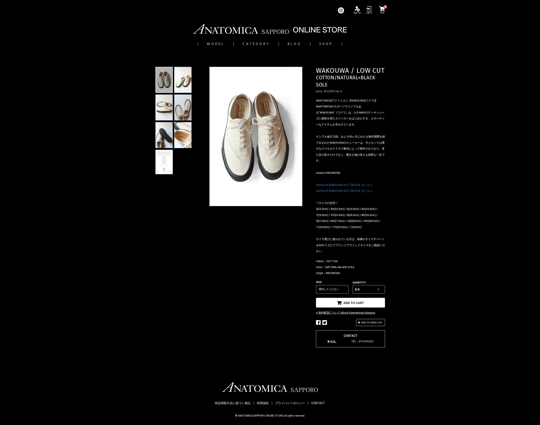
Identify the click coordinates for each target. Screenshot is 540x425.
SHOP (326, 44)
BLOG (294, 44)
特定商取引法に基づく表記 (232, 403)
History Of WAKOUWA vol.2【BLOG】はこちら (344, 190)
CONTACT (318, 403)
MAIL (333, 341)
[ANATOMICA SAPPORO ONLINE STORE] (270, 29)
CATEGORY (256, 44)
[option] (255, 136)
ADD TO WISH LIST (371, 322)
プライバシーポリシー (290, 403)
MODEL (216, 44)
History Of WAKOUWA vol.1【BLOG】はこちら (344, 184)
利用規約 (263, 403)
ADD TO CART (353, 303)
